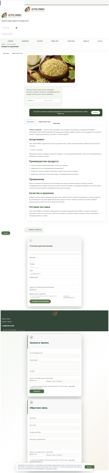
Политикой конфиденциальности (69, 296)
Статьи (100, 41)
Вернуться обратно (35, 229)
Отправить (36, 391)
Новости (86, 41)
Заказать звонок (7, 321)
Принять (89, 467)
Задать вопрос (6, 319)
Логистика (71, 41)
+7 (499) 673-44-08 (7, 326)
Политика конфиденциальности (33, 332)
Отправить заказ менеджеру (40, 301)
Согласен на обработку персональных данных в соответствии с (53, 296)
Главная (10, 41)
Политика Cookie (52, 468)
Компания (25, 41)
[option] (51, 69)
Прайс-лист (55, 41)
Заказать (95, 112)
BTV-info (19, 332)
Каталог (40, 41)
